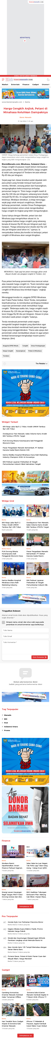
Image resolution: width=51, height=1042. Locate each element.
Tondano (6, 356)
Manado (7, 715)
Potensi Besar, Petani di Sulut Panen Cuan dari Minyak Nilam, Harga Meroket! (27, 957)
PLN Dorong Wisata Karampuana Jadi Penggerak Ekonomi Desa (23, 442)
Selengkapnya (24, 906)
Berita (27, 102)
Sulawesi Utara (11, 727)
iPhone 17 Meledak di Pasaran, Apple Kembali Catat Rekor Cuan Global (36, 1023)
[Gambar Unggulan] (25, 152)
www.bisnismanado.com (12, 102)
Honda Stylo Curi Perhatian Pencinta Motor (25, 922)
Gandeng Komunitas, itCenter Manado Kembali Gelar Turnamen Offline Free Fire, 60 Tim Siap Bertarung (12, 997)
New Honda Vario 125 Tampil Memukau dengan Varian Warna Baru (27, 948)
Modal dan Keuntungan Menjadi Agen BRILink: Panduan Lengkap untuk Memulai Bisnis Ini (26, 939)
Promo (7, 730)
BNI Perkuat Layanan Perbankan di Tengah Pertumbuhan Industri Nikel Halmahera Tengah (22, 463)
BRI (5, 719)
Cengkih (25, 346)
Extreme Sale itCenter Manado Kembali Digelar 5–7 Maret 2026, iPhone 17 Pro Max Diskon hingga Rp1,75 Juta (37, 997)
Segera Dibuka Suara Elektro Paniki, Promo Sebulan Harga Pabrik (25, 930)
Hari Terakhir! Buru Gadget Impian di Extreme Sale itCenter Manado (12, 1023)
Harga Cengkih (8, 351)
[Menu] (2, 79)
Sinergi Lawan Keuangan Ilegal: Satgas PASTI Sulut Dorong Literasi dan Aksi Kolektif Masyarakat (12, 895)
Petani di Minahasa (35, 351)
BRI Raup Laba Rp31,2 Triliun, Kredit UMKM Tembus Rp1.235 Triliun (24, 428)
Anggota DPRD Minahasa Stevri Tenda (11, 346)
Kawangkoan (20, 351)
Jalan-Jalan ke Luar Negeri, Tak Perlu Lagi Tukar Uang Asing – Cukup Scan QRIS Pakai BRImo (37, 866)
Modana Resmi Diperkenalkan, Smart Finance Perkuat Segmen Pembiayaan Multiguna (12, 866)
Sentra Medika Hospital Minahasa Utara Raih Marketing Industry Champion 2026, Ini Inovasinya (25, 456)
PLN (6, 723)
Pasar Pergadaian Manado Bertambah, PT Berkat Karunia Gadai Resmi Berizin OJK (23, 449)
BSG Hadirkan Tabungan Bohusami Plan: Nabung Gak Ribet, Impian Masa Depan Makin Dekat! (36, 895)
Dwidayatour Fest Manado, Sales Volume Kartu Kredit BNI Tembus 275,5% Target (25, 435)
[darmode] (48, 79)
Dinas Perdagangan (38, 346)
